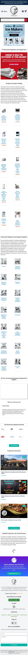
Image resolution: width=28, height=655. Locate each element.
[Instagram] (15, 623)
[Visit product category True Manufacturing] (3, 429)
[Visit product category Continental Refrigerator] (12, 437)
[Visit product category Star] (12, 429)
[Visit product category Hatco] (3, 437)
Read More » (3, 475)
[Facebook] (12, 623)
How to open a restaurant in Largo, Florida (11, 520)
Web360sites (11, 652)
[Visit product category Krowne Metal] (21, 429)
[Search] (25, 19)
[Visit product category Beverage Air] (21, 437)
